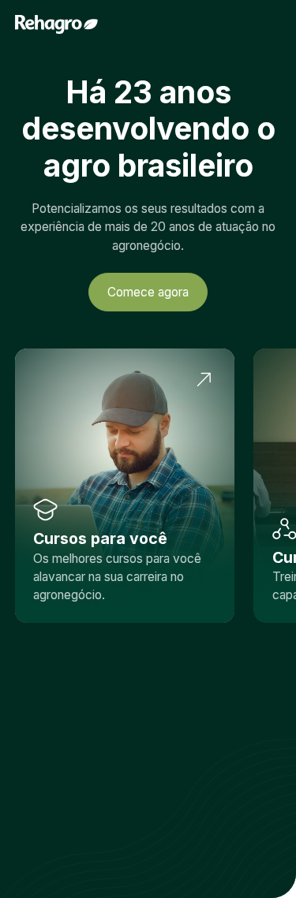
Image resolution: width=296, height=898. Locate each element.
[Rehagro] (56, 24)
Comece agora (148, 292)
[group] (125, 485)
